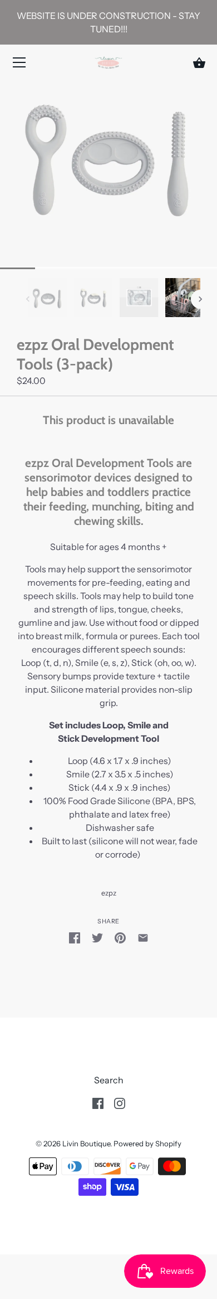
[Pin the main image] (120, 937)
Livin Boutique (86, 1143)
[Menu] (19, 65)
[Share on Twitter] (97, 937)
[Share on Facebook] (74, 937)
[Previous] (28, 299)
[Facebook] (97, 1102)
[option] (48, 299)
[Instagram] (119, 1102)
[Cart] (199, 63)
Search (109, 1080)
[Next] (200, 299)
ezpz (108, 893)
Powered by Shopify (147, 1143)
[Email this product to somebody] (143, 937)
